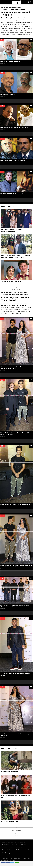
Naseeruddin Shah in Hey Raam (10, 61)
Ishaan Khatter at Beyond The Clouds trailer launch (16, 504)
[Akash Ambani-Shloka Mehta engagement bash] (16, 218)
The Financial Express (8, 844)
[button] (30, 2)
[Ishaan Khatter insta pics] (16, 810)
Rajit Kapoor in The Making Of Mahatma (12, 160)
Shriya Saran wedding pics (11, 281)
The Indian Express (19, 842)
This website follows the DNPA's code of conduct (16, 850)
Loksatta (17, 844)
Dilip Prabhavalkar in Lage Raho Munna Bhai (14, 127)
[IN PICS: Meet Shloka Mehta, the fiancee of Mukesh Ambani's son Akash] (16, 244)
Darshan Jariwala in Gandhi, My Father (12, 193)
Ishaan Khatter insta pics (10, 821)
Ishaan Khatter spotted (9, 771)
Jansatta (23, 844)
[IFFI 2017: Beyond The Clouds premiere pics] (16, 784)
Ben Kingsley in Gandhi (7, 94)
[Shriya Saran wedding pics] (16, 270)
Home (3, 7)
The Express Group (7, 842)
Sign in (30, 2)
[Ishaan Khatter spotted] (16, 760)
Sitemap (20, 847)
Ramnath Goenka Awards (9, 847)
